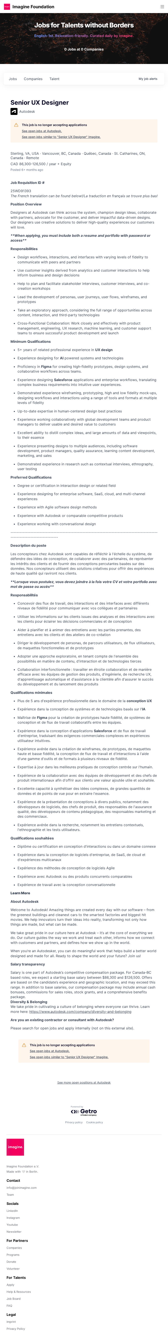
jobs (13, 79)
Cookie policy (94, 1122)
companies (33, 79)
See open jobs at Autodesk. (42, 131)
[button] (7, 7)
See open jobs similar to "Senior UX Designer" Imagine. (61, 137)
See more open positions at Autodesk (84, 1082)
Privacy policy (74, 1122)
